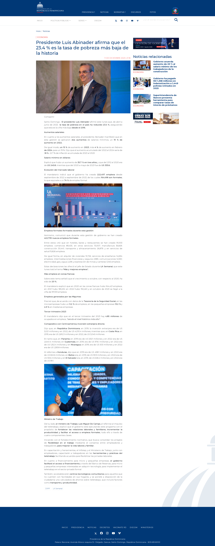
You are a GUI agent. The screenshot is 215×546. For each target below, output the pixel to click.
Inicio (40, 21)
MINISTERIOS (147, 527)
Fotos (153, 12)
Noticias (46, 31)
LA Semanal (57, 489)
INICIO (65, 527)
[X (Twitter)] (116, 21)
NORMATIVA (119, 12)
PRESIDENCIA (88, 12)
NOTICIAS (104, 12)
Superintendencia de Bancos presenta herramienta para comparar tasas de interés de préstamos (165, 100)
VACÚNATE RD (119, 527)
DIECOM (97, 21)
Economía (42, 37)
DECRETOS (105, 527)
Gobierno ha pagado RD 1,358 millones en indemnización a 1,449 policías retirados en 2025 (165, 83)
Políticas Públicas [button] (60, 21)
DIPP (47, 489)
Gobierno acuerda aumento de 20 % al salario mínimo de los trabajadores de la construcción (165, 66)
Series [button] (81, 21)
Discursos (136, 12)
